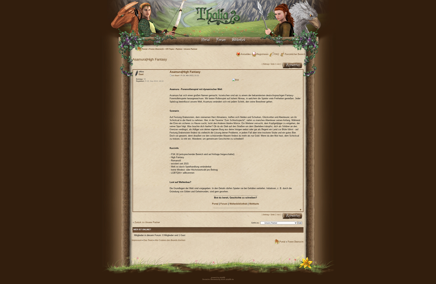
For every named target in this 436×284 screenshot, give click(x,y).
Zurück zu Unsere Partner (147, 222)
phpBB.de (230, 279)
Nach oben (300, 210)
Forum (223, 203)
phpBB (222, 277)
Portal (144, 49)
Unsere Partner (190, 49)
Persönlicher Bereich (295, 54)
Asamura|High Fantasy (150, 59)
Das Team (148, 240)
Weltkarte (254, 203)
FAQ (276, 54)
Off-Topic (170, 49)
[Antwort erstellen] (292, 65)
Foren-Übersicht (156, 49)
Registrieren (262, 54)
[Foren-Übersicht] (218, 28)
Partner (179, 49)
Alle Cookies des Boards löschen (170, 240)
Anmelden (246, 54)
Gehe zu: (255, 223)
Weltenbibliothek (238, 203)
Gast (177, 75)
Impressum (137, 240)
